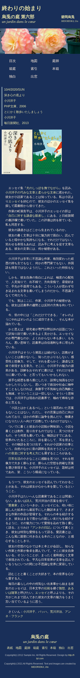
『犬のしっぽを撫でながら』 (42, 188)
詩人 (29, 500)
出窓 (34, 76)
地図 (34, 61)
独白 (12, 76)
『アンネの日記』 (41, 527)
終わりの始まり (22, 8)
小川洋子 (29, 611)
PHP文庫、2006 (15, 106)
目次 (12, 61)
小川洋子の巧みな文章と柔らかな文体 (30, 192)
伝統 (47, 588)
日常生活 (14, 458)
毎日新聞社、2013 (16, 123)
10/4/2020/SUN (14, 89)
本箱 (55, 69)
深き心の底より (14, 95)
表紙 (10, 647)
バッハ (42, 611)
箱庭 (12, 69)
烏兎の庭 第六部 (19, 19)
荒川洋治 (56, 611)
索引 (34, 69)
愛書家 (12, 505)
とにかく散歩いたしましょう (23, 111)
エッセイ (14, 201)
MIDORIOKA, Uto (40, 667)
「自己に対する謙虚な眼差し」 (26, 215)
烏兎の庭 (40, 639)
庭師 (55, 61)
